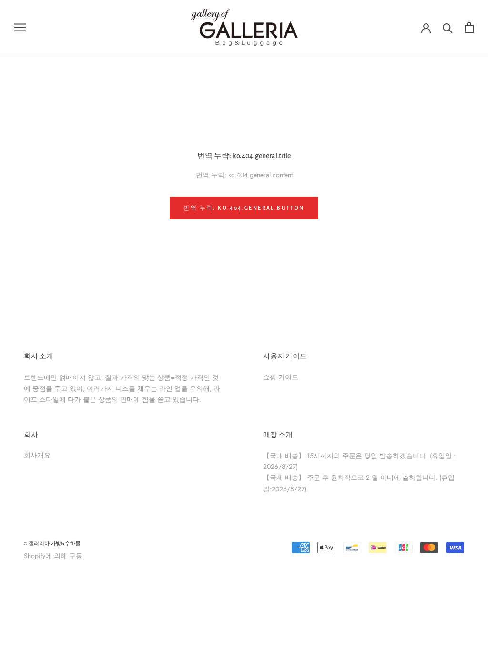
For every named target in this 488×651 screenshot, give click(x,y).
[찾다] (448, 27)
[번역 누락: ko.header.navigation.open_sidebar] (20, 27)
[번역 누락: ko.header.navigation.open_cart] (469, 27)
